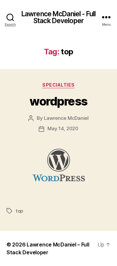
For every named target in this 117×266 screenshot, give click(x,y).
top (19, 211)
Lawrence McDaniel (66, 118)
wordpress (58, 101)
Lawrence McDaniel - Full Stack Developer (58, 17)
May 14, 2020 (62, 128)
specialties (58, 85)
